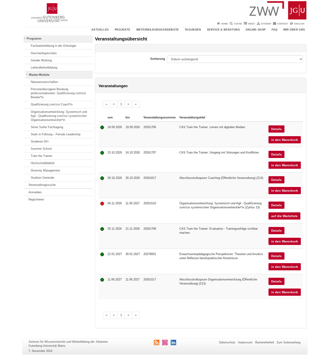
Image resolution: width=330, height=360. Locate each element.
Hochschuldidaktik (43, 163)
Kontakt (282, 23)
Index (251, 23)
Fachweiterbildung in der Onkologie (53, 45)
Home (224, 23)
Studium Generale (42, 177)
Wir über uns (294, 29)
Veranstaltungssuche (42, 185)
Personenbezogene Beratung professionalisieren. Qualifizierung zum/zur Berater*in (58, 93)
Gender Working (41, 60)
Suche (238, 23)
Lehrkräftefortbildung (44, 67)
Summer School (41, 148)
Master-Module (39, 74)
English (299, 23)
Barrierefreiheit (264, 342)
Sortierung (157, 58)
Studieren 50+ (40, 141)
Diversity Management (45, 170)
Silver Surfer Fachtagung (47, 127)
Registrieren (36, 199)
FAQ (274, 29)
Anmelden (35, 192)
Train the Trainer (41, 156)
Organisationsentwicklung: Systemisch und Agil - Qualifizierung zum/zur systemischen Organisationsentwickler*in (59, 116)
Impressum (245, 342)
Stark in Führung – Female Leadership (55, 134)
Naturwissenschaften (44, 82)
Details (276, 129)
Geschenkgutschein (44, 53)
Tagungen (193, 29)
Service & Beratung (223, 29)
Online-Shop (256, 29)
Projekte (122, 29)
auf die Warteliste (284, 216)
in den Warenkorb (284, 140)
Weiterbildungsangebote (157, 29)
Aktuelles (100, 29)
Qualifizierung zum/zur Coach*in (52, 104)
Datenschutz (227, 342)
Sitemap (266, 23)
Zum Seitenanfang (288, 342)
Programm (34, 38)
